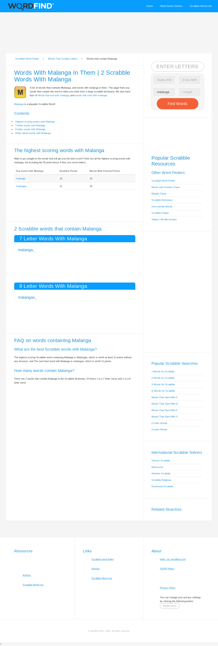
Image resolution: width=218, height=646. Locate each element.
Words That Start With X (164, 416)
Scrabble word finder (102, 559)
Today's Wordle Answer (164, 219)
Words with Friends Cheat (165, 187)
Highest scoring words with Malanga (35, 121)
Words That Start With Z (164, 397)
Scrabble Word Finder (163, 180)
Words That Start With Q (164, 403)
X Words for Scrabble (163, 384)
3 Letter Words (159, 429)
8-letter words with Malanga (30, 129)
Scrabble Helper (160, 213)
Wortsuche (157, 467)
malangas (21, 186)
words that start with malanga (91, 95)
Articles (27, 575)
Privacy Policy (168, 587)
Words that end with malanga (53, 95)
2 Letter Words (159, 423)
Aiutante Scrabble (161, 473)
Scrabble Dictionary (162, 200)
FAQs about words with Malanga (33, 133)
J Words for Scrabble (162, 371)
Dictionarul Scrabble (162, 486)
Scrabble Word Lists (201, 6)
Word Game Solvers (171, 6)
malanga (20, 178)
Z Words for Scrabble (163, 378)
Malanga (18, 104)
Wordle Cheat (158, 193)
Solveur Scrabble (160, 460)
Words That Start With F (164, 410)
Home (149, 6)
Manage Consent (169, 606)
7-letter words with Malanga (30, 125)
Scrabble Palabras (161, 480)
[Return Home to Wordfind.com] (30, 10)
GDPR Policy (167, 568)
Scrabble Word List (33, 584)
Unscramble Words (162, 206)
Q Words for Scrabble (163, 390)
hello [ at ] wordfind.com (173, 559)
